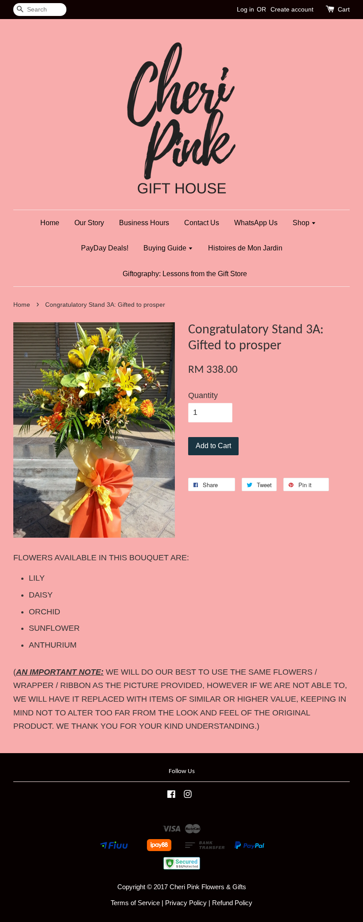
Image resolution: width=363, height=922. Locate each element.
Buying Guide (165, 248)
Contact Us (201, 223)
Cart (344, 9)
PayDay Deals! (104, 248)
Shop (302, 223)
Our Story (89, 223)
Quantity (203, 395)
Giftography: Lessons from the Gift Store (185, 273)
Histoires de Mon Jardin (245, 248)
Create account (291, 9)
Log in (245, 9)
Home (49, 223)
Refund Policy (232, 902)
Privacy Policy (186, 902)
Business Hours (144, 223)
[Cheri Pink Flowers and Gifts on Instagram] (188, 795)
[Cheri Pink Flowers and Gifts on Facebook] (171, 795)
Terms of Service (135, 902)
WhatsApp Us (256, 223)
